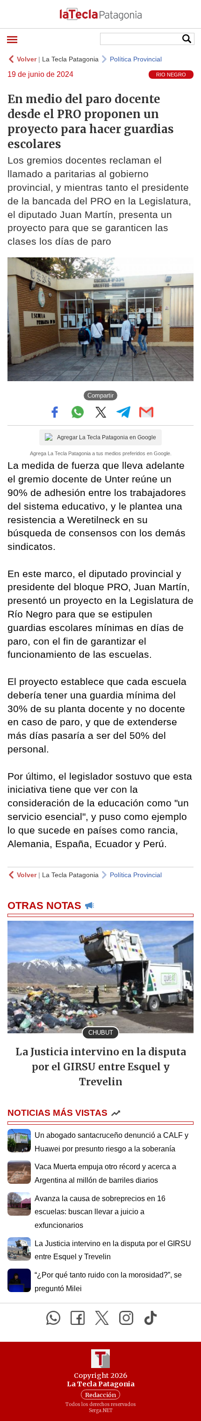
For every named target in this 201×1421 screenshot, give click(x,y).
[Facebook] (77, 1318)
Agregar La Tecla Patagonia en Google (106, 437)
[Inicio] (100, 14)
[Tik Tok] (150, 1318)
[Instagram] (126, 1318)
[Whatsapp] (53, 1318)
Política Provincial (136, 59)
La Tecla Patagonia (70, 59)
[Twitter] (102, 1318)
